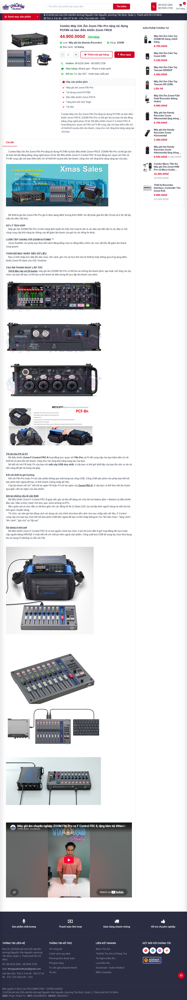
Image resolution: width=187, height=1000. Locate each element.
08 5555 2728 (165, 8)
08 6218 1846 (165, 5)
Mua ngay (125, 54)
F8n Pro (79, 457)
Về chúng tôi (55, 949)
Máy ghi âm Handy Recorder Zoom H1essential (164, 133)
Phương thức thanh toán (62, 958)
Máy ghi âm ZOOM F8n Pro (22, 229)
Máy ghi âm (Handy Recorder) (85, 42)
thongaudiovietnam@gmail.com (24, 969)
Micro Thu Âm (103, 949)
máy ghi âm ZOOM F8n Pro (53, 271)
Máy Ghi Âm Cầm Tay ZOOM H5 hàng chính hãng (166, 39)
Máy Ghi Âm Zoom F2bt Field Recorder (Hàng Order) (167, 98)
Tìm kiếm (122, 6)
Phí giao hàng (56, 963)
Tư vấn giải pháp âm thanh (63, 967)
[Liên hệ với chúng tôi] (181, 975)
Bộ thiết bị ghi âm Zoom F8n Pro (25, 215)
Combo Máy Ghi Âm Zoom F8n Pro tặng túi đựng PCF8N (38, 151)
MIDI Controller (103, 972)
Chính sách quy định (59, 953)
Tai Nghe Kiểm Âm (105, 958)
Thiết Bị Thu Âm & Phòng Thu (111, 953)
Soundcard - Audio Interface (110, 967)
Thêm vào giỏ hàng (98, 54)
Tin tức (52, 972)
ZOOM (120, 42)
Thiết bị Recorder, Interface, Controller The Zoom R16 (167, 188)
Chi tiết (10, 142)
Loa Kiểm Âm (103, 963)
